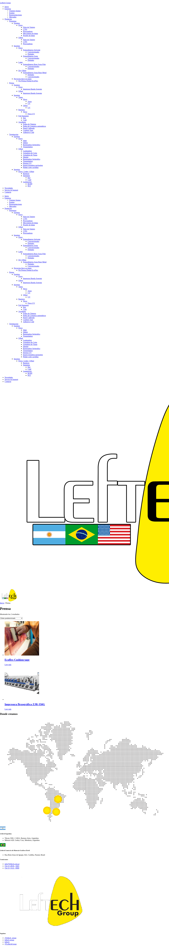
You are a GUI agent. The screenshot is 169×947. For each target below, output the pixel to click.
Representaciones (15, 204)
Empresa (8, 198)
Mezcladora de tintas (30, 223)
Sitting (25, 332)
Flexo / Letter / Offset (26, 361)
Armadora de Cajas (30, 342)
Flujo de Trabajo (29, 217)
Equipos (17, 213)
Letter (20, 252)
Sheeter (25, 346)
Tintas (20, 287)
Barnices (21, 299)
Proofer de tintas (29, 225)
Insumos (17, 235)
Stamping (26, 365)
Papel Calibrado (29, 318)
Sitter (25, 330)
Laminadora (27, 340)
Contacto (8, 381)
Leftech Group (5, 3)
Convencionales (33, 241)
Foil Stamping (23, 305)
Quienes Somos (15, 200)
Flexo (20, 215)
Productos (8, 208)
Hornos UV (27, 353)
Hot (24, 307)
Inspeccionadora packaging (33, 355)
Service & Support (11, 379)
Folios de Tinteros (29, 313)
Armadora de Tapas (30, 344)
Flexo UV (31, 303)
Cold (25, 309)
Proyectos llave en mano (23, 268)
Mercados (12, 206)
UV (29, 293)
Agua (30, 291)
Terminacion (13, 324)
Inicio (7, 196)
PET (29, 375)
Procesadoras (28, 221)
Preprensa (12, 210)
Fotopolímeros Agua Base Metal (34, 262)
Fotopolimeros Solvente (31, 239)
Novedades (9, 377)
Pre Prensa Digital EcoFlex (28, 270)
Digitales (31, 243)
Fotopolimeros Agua (30, 245)
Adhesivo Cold (28, 322)
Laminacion (27, 371)
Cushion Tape (28, 320)
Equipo (11, 202)
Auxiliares (22, 311)
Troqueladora (28, 336)
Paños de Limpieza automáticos (34, 316)
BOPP (30, 373)
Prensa (11, 272)
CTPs (25, 219)
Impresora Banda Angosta (32, 278)
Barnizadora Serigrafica (31, 334)
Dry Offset (22, 260)
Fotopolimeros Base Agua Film (34, 254)
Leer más (8, 665)
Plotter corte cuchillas (31, 357)
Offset (20, 227)
